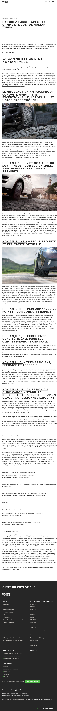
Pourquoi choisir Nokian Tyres (37, 638)
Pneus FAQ (33, 650)
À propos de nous (36, 635)
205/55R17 (33, 622)
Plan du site (5, 703)
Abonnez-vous (32, 681)
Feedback (5, 666)
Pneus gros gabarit (9, 622)
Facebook (6, 674)
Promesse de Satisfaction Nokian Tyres (13, 640)
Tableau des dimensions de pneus (39, 630)
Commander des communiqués (11, 669)
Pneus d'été (6, 604)
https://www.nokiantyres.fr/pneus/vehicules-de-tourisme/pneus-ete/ (23, 495)
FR (46, 2)
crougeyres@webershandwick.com (13, 524)
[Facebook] (12, 690)
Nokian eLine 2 (14, 241)
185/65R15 (32, 612)
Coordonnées (33, 645)
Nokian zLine (13, 308)
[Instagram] (16, 690)
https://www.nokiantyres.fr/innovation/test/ (15, 477)
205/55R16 (33, 619)
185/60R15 (33, 609)
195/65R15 (32, 617)
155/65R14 (32, 604)
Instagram (7, 671)
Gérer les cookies (14, 703)
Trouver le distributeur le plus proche (12, 653)
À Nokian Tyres (34, 640)
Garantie (6, 635)
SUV (4, 614)
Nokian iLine (13, 336)
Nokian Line (12, 362)
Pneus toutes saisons (8, 609)
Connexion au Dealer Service (11, 658)
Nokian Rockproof (38, 91)
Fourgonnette (6, 617)
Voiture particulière (8, 612)
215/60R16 (33, 627)
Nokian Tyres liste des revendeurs (11, 656)
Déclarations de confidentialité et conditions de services (39, 699)
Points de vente (8, 650)
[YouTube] (20, 690)
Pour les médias (34, 643)
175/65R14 (32, 606)
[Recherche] (49, 2)
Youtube (6, 676)
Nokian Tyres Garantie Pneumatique (12, 638)
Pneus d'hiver (6, 607)
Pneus (5, 601)
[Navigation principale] (53, 2)
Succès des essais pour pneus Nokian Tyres (14, 619)
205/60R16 (33, 625)
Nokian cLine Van (16, 389)
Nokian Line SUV (15, 163)
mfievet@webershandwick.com (12, 515)
